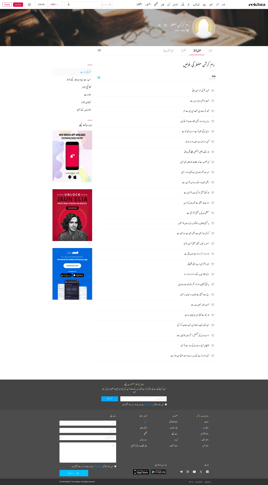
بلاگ (182, 4)
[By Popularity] (99, 77)
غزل (197, 50)
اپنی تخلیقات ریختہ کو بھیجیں (139, 446)
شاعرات (87, 94)
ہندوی (206, 422)
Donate (7, 4)
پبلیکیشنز (139, 4)
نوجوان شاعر (86, 102)
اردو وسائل (143, 440)
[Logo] (257, 5)
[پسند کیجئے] (165, 25)
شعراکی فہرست (85, 72)
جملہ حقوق (191, 482)
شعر (183, 50)
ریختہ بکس (206, 446)
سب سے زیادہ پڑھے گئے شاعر (78, 79)
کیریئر (176, 440)
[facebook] (207, 471)
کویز (168, 4)
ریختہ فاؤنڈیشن (173, 422)
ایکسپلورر (148, 4)
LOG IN (41, 4)
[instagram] (188, 471)
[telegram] (181, 471)
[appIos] (141, 471)
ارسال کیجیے (71, 473)
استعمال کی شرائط (199, 482)
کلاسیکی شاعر (86, 87)
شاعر (223, 4)
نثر (189, 4)
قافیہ (162, 4)
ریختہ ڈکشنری (205, 434)
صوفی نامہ (206, 428)
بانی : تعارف (174, 428)
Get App (18, 4)
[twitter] (201, 471)
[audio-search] (68, 4)
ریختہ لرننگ (205, 440)
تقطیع (156, 4)
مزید (132, 4)
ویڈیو (204, 4)
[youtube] (194, 471)
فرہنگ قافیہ (143, 428)
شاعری (175, 4)
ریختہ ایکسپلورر (173, 446)
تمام (210, 50)
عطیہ (145, 422)
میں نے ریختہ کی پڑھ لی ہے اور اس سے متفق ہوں (142, 404)
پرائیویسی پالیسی (148, 404)
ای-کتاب (168, 50)
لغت (211, 4)
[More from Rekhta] (29, 4)
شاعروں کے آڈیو (84, 109)
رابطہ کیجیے (175, 434)
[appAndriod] (158, 471)
